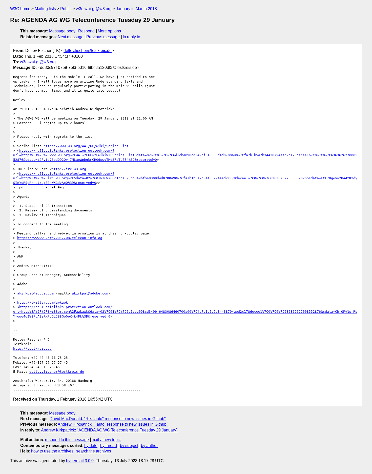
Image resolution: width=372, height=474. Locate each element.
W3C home (20, 9)
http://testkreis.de (32, 348)
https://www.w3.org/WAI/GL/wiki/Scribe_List (86, 146)
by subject (129, 445)
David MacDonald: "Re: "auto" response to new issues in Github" (108, 419)
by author (149, 445)
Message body (62, 31)
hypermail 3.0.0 (80, 461)
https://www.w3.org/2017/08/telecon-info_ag (59, 238)
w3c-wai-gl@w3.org (94, 9)
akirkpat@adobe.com (35, 293)
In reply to (131, 37)
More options (109, 31)
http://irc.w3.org (69, 169)
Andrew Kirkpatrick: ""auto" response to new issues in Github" (113, 424)
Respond (86, 31)
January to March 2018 (136, 9)
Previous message (103, 37)
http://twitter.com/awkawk (42, 302)
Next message (71, 37)
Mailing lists (45, 9)
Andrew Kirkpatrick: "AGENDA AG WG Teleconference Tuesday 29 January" (109, 430)
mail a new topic (106, 440)
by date (90, 445)
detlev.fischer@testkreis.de (88, 50)
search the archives (93, 451)
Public (66, 9)
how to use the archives (52, 451)
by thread (108, 445)
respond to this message (67, 440)
